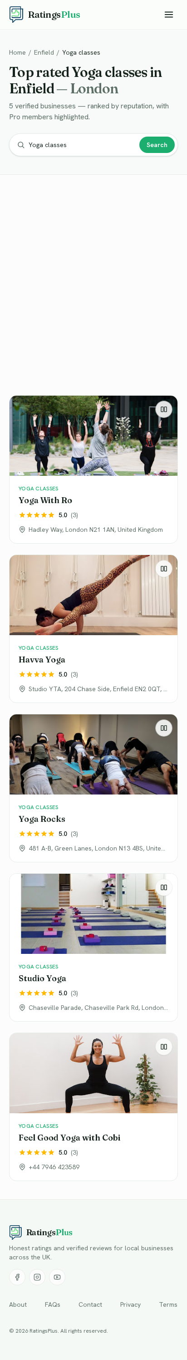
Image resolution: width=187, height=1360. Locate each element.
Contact (90, 1304)
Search (157, 145)
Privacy (130, 1304)
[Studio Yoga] (93, 947)
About (18, 1304)
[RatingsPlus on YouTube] (57, 1277)
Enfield (44, 52)
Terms (168, 1304)
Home (17, 52)
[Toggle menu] (169, 14)
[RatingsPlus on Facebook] (17, 1277)
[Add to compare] (164, 409)
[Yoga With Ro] (93, 469)
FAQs (52, 1304)
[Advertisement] (93, 287)
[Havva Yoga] (93, 629)
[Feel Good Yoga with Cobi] (93, 1107)
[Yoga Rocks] (93, 788)
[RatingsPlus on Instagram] (37, 1277)
